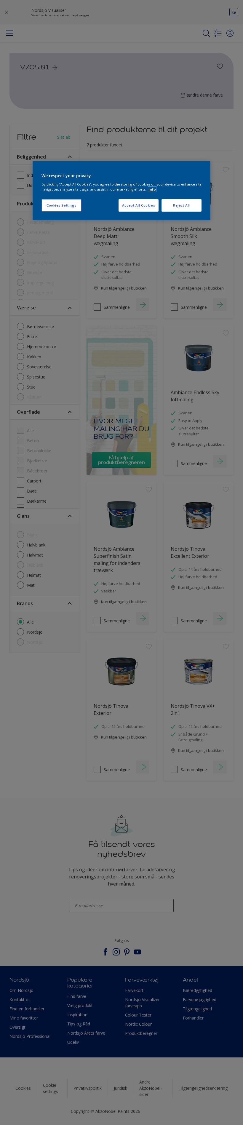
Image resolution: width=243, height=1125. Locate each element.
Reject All (181, 205)
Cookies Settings (61, 205)
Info (152, 189)
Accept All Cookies (138, 205)
